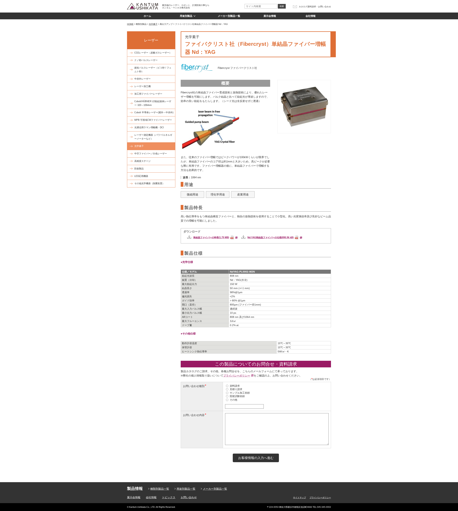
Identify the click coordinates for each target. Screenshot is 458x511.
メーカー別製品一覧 (229, 15)
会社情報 (311, 15)
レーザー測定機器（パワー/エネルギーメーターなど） (153, 137)
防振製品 (139, 168)
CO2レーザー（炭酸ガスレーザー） (153, 52)
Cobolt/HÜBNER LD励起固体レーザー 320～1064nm (152, 103)
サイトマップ (299, 497)
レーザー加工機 (142, 86)
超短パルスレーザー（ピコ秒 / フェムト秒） (152, 69)
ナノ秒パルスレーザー (146, 60)
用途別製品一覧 (186, 488)
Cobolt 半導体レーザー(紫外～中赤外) (153, 112)
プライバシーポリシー (236, 375)
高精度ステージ (142, 161)
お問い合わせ (189, 497)
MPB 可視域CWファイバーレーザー (153, 120)
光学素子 (139, 146)
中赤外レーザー (142, 78)
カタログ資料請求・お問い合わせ (315, 7)
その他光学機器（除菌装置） (149, 183)
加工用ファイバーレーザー (148, 93)
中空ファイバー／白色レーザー (150, 153)
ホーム (147, 15)
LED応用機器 (141, 176)
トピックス (168, 497)
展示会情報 (270, 15)
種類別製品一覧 (159, 488)
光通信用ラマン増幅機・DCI (149, 127)
